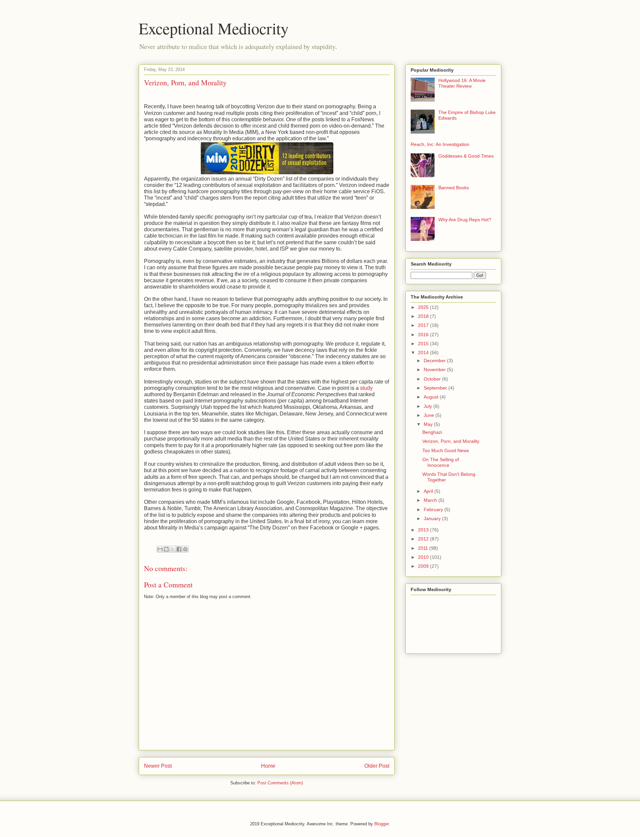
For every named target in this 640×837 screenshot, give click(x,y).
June (429, 415)
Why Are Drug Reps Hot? (464, 219)
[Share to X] (172, 549)
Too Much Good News (445, 450)
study (366, 388)
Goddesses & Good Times (466, 156)
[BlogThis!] (166, 549)
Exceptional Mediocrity (214, 28)
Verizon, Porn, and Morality (450, 441)
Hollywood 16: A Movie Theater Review (462, 83)
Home (268, 766)
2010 (424, 557)
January (433, 518)
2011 (423, 548)
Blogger (381, 823)
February (434, 509)
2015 (424, 343)
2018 (424, 316)
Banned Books (453, 187)
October (433, 379)
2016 (424, 334)
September (436, 388)
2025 (424, 307)
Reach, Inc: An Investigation (440, 144)
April (429, 491)
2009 (424, 566)
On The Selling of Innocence (440, 462)
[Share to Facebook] (179, 549)
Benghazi (432, 432)
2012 (424, 538)
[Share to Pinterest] (185, 549)
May (429, 424)
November (435, 369)
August (432, 397)
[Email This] (160, 549)
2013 (424, 529)
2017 (424, 325)
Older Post (376, 766)
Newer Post (158, 766)
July (428, 406)
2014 (424, 352)
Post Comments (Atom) (280, 782)
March (431, 500)
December (435, 360)
